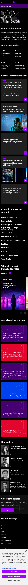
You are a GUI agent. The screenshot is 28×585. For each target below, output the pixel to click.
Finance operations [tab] (9, 217)
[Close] (26, 551)
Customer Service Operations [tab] (13, 240)
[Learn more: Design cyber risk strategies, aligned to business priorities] (14, 194)
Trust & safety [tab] (6, 259)
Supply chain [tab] (6, 221)
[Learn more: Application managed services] (14, 144)
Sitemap (3, 537)
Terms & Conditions (6, 543)
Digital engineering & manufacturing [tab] (9, 229)
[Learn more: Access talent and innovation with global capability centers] (14, 117)
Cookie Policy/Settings (7, 546)
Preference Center (6, 523)
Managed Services (6, 6)
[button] (7, 510)
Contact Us (4, 531)
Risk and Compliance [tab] (9, 255)
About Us (3, 528)
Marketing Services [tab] (9, 236)
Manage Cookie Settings (14, 580)
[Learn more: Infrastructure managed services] (14, 169)
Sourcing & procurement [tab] (11, 224)
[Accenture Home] (14, 2)
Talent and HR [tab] (7, 232)
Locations (3, 534)
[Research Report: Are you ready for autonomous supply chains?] (13, 293)
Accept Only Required (14, 576)
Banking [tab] (4, 244)
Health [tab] (4, 251)
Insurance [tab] (5, 247)
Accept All (14, 571)
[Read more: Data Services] (14, 90)
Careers (3, 526)
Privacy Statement (6, 540)
